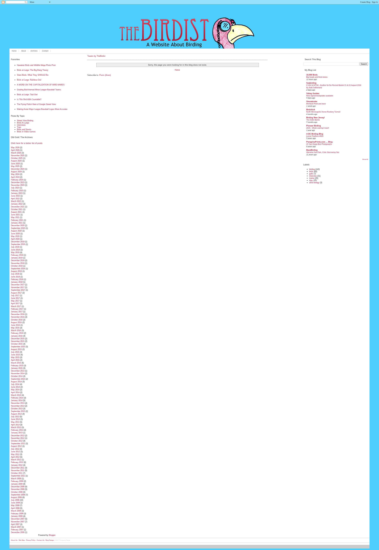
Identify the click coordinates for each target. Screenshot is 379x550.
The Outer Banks (313, 120)
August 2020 (16, 231)
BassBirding (312, 150)
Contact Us (40, 540)
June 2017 (15, 298)
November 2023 (17, 185)
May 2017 (15, 301)
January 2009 (17, 484)
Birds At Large (23, 123)
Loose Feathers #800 (314, 136)
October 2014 (17, 376)
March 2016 (16, 330)
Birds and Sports (24, 129)
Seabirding (311, 83)
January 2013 (17, 433)
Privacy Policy (30, 540)
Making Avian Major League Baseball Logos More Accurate (42, 109)
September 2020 (18, 228)
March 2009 (16, 478)
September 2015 (18, 346)
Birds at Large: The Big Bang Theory (32, 70)
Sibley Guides (312, 93)
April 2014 (15, 392)
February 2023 (17, 190)
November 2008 (17, 489)
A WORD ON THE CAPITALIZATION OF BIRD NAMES (41, 85)
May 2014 (15, 390)
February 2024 (17, 180)
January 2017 (17, 312)
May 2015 (15, 357)
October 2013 (17, 408)
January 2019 (17, 258)
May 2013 (15, 422)
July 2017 (15, 295)
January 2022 (17, 204)
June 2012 (15, 452)
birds (311, 171)
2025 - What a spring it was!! (317, 128)
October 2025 (17, 158)
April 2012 (15, 457)
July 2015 (15, 352)
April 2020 (15, 239)
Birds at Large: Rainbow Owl (29, 80)
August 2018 (16, 271)
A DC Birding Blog (314, 134)
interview (313, 176)
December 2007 (17, 519)
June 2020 (15, 234)
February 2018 (17, 279)
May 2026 (15, 147)
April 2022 (15, 198)
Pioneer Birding (313, 126)
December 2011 (17, 468)
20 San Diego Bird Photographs (319, 144)
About (23, 51)
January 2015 (17, 368)
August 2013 (16, 414)
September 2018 (18, 268)
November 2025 (17, 155)
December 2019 (17, 242)
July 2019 (15, 247)
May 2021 (15, 217)
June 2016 (15, 325)
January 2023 (17, 193)
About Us (14, 540)
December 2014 (17, 371)
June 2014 (15, 387)
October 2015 (17, 344)
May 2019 (15, 252)
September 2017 (18, 290)
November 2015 (17, 341)
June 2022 (15, 196)
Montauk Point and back (316, 104)
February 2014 (17, 398)
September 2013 (18, 411)
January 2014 (17, 400)
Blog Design (50, 540)
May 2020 (15, 236)
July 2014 (15, 384)
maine (311, 178)
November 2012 (17, 438)
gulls (311, 174)
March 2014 (16, 395)
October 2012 (17, 441)
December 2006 (17, 532)
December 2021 (17, 207)
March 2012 (16, 460)
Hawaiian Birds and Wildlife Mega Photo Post (36, 65)
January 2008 (17, 516)
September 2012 (18, 443)
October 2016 (17, 320)
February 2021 (17, 220)
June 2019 (15, 250)
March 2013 (16, 427)
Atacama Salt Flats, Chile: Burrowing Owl (322, 152)
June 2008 (15, 503)
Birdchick (310, 109)
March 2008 (16, 511)
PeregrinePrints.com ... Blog (319, 142)
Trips (19, 127)
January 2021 (17, 223)
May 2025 (15, 166)
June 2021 (15, 215)
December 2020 (17, 225)
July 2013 (15, 416)
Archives (33, 51)
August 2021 (16, 212)
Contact (45, 51)
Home (14, 51)
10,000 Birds (312, 75)
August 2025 (16, 161)
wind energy (314, 182)
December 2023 (17, 182)
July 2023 (15, 188)
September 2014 (18, 379)
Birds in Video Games (26, 132)
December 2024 (17, 169)
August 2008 (16, 497)
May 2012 (15, 454)
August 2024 (16, 172)
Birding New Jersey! (315, 117)
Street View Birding (25, 120)
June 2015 (15, 355)
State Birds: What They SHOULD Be (32, 75)
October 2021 (17, 209)
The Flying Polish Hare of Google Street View (36, 104)
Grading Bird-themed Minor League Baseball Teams (39, 90)
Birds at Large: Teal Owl (27, 94)
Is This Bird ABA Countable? (29, 99)
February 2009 (17, 481)
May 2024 (15, 174)
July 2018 (15, 274)
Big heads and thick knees (316, 77)
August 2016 (16, 322)
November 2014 (17, 373)
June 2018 (15, 277)
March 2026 (16, 153)
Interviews (21, 125)
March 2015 (16, 363)
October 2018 (17, 266)
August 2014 (16, 382)
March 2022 (16, 201)
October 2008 (17, 492)
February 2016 (17, 333)
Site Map (22, 540)
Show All (365, 159)
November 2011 (17, 470)
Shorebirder (311, 101)
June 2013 (15, 419)
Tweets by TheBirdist (96, 56)
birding (312, 169)
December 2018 (17, 260)
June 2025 (15, 164)
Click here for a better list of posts (26, 143)
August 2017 (16, 293)
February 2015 (17, 365)
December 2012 (17, 435)
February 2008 (17, 513)
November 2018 (17, 263)
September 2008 (18, 495)
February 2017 (17, 309)
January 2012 (17, 465)
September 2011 (18, 476)
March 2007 (16, 527)
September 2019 (18, 244)
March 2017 (16, 306)
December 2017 (17, 285)
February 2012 (17, 462)
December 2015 (17, 338)
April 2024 (15, 177)
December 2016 (17, 314)
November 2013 (17, 406)
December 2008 (17, 486)
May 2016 (15, 328)
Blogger (52, 535)
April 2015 (15, 360)
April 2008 (15, 508)
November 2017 (17, 287)
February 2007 (17, 530)
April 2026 (15, 150)
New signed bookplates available (319, 96)
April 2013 (15, 425)
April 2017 (15, 303)
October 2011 (16, 473)
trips (311, 180)
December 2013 (17, 403)
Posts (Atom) (105, 75)
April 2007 (15, 524)
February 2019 (17, 255)
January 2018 (17, 282)
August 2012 (16, 446)
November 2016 (17, 317)
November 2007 (17, 522)
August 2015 (16, 349)
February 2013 (17, 430)
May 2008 (15, 505)
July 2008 (15, 500)
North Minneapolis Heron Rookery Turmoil (323, 112)
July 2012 (15, 449)
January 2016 (17, 336)
